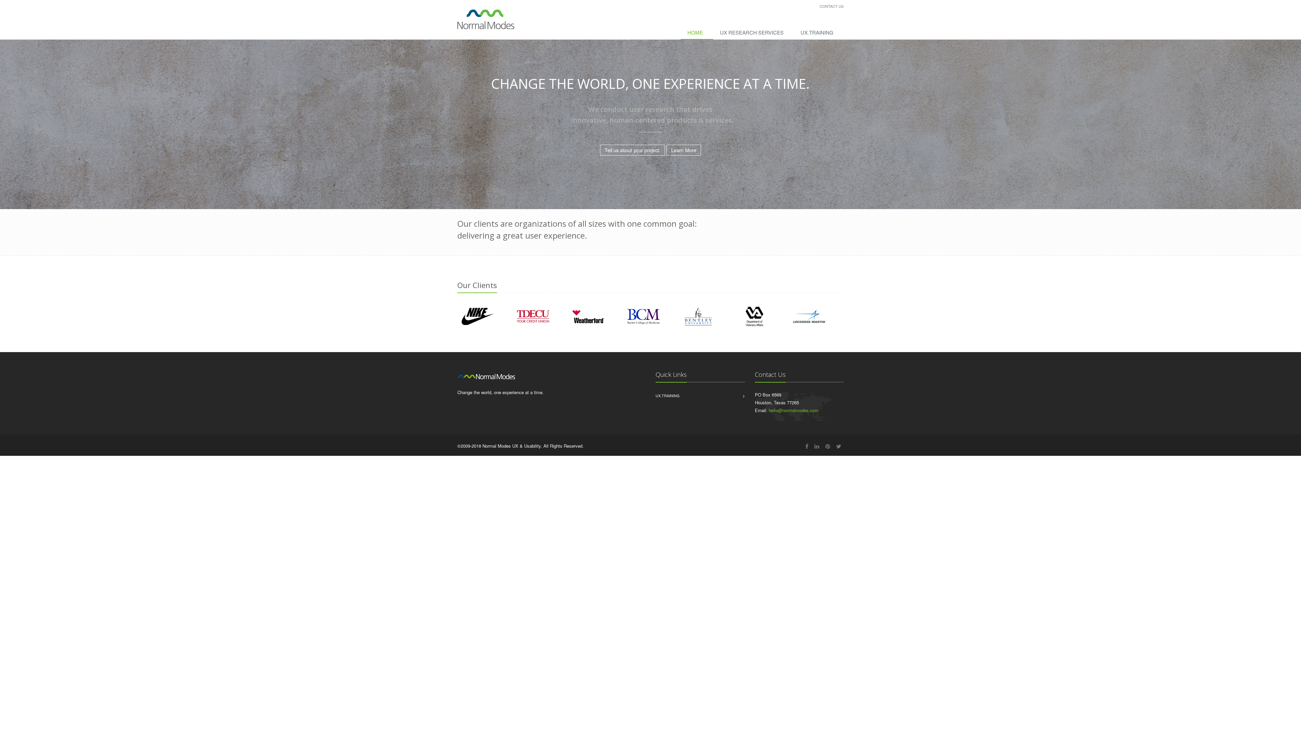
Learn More (683, 150)
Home (695, 32)
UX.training (817, 32)
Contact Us (832, 6)
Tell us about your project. (632, 150)
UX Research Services (752, 32)
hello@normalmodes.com (794, 410)
